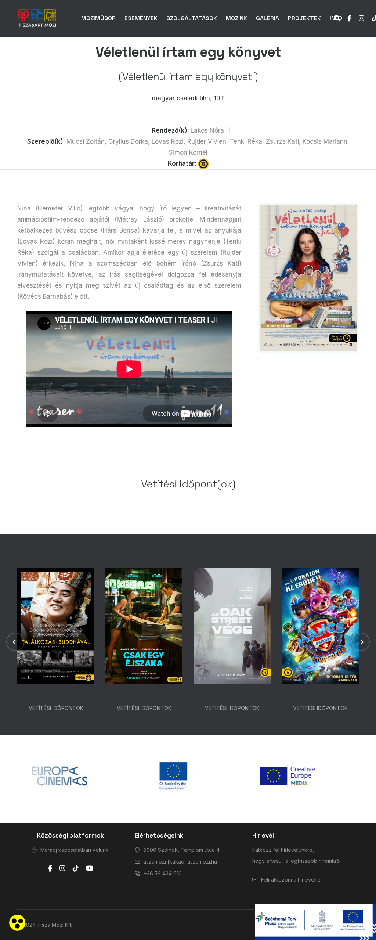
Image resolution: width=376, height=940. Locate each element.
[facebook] (50, 868)
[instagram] (62, 868)
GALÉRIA (267, 18)
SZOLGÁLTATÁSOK (191, 18)
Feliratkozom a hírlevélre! (291, 879)
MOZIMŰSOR (98, 18)
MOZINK (236, 18)
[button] (15, 642)
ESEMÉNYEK (141, 18)
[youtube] (89, 868)
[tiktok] (76, 868)
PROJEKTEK (304, 18)
